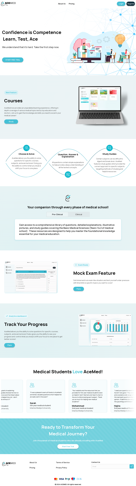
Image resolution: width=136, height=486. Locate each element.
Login (121, 4)
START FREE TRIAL (13, 60)
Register (131, 4)
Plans (78, 289)
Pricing (32, 468)
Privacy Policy (61, 468)
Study (11, 121)
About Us (33, 463)
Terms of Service (63, 463)
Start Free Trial (68, 446)
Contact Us (95, 462)
